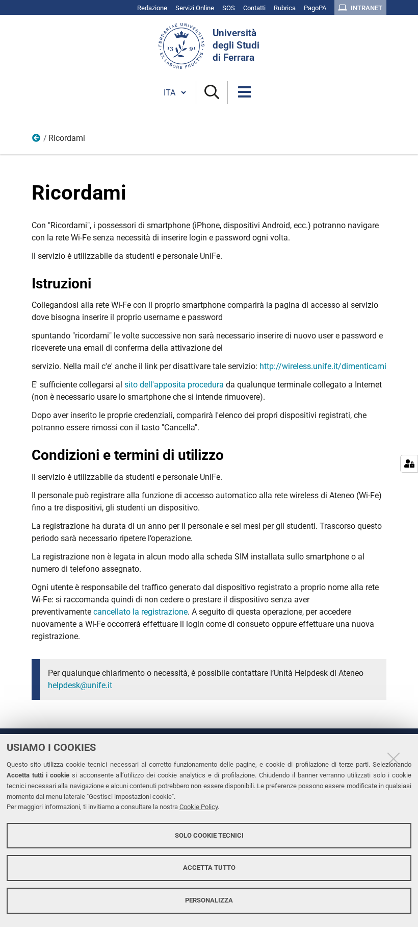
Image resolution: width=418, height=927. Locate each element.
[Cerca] (211, 92)
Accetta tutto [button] (209, 867)
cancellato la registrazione (140, 612)
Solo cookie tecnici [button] (209, 835)
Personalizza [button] (209, 900)
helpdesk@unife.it (80, 685)
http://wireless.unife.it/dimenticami (322, 366)
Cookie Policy (198, 807)
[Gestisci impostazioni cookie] (409, 464)
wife (37, 140)
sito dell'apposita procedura (174, 384)
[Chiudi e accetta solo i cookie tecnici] (393, 758)
